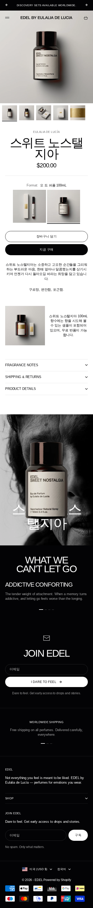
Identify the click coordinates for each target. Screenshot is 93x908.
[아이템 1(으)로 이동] (9, 112)
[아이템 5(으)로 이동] (77, 112)
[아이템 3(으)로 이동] (43, 112)
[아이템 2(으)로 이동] (26, 112)
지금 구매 (46, 249)
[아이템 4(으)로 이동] (60, 112)
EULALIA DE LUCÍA (46, 131)
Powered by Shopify (57, 880)
